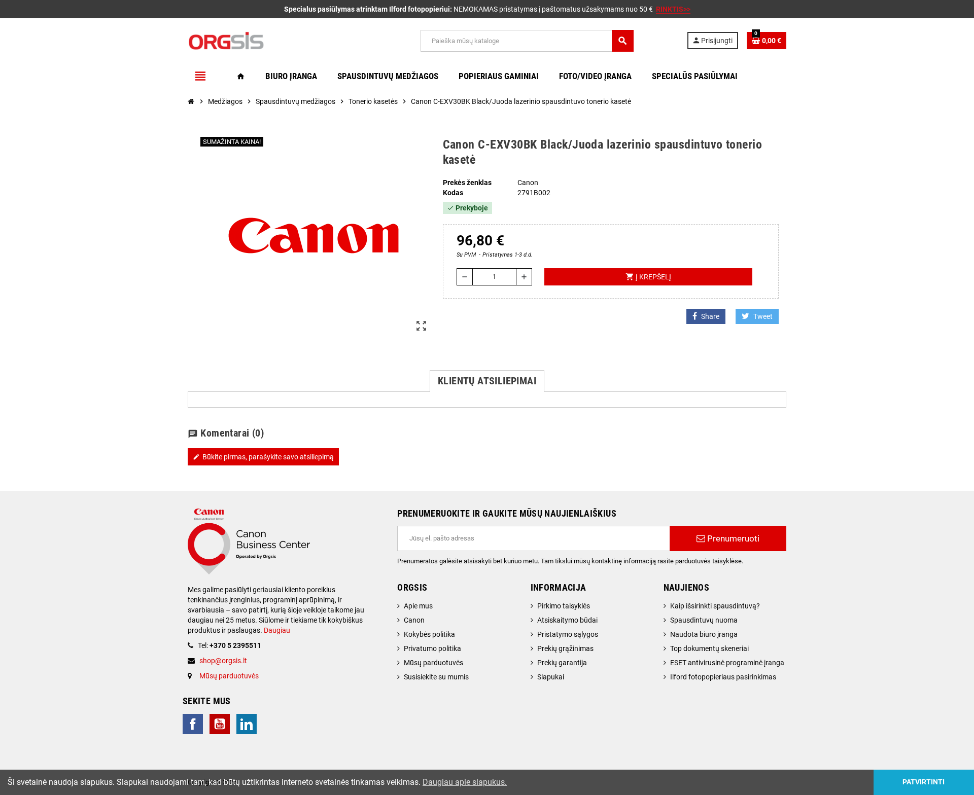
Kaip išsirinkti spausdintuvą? (715, 606)
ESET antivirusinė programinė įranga (727, 663)
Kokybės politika (429, 634)
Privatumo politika (432, 648)
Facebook (193, 724)
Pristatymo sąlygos (567, 634)
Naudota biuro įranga (704, 634)
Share (710, 316)
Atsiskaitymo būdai (567, 620)
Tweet (763, 316)
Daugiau (276, 630)
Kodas (453, 193)
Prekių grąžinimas (565, 648)
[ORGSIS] (277, 40)
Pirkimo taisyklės (563, 606)
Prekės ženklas (467, 182)
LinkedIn (246, 724)
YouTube (220, 724)
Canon (414, 620)
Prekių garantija (562, 663)
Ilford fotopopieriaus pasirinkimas (723, 677)
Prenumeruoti (732, 538)
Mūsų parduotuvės (229, 676)
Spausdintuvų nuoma (704, 620)
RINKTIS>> (673, 9)
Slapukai (550, 677)
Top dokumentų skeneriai (709, 648)
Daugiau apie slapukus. (465, 782)
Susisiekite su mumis (436, 677)
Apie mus (418, 606)
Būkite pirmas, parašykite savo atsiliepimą (263, 457)
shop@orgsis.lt (223, 661)
